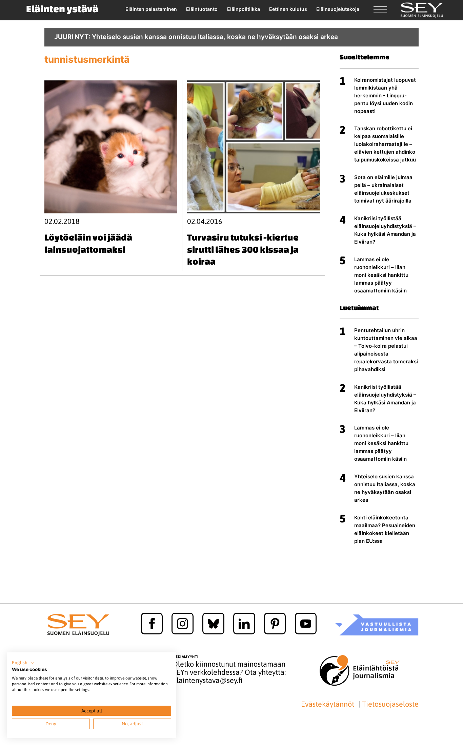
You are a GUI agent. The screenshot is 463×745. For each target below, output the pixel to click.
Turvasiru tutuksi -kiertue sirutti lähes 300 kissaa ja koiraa (243, 249)
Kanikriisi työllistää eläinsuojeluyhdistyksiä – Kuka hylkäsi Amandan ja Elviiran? (385, 230)
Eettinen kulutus (288, 9)
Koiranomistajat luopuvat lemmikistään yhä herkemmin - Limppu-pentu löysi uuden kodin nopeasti (385, 95)
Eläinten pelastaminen (151, 9)
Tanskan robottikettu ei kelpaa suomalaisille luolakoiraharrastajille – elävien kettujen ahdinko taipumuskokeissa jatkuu (385, 144)
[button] (23, 663)
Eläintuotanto (202, 9)
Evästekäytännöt (328, 704)
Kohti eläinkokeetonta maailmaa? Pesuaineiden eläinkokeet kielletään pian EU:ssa (384, 529)
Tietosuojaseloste (390, 704)
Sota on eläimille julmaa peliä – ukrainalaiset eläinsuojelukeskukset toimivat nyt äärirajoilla (383, 189)
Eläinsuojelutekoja (337, 9)
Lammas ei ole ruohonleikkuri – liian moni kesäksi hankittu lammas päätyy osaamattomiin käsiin (381, 275)
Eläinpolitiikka (243, 9)
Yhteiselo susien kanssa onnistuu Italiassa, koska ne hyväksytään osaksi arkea (384, 488)
